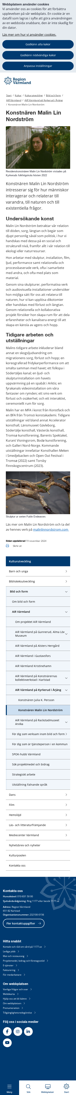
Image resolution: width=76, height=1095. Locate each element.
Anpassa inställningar (38, 66)
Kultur (18, 95)
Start (9, 95)
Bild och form (53, 95)
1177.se (55, 901)
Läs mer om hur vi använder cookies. (29, 34)
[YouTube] (7, 1042)
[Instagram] (17, 1031)
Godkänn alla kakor (38, 44)
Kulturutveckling (34, 95)
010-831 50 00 (25, 896)
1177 (35, 901)
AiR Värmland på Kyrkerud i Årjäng (44, 100)
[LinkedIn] (28, 1031)
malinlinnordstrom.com (51, 529)
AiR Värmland (13, 100)
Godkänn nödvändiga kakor (38, 55)
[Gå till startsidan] (18, 84)
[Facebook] (7, 1031)
